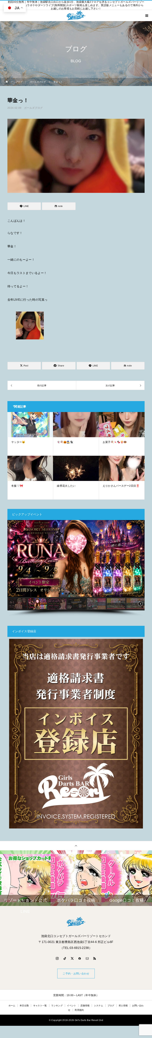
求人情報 (123, 1005)
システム (98, 1005)
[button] (13, 559)
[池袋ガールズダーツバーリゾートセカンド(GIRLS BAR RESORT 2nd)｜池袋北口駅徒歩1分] (76, 922)
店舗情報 (85, 1005)
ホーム (12, 1005)
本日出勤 (24, 1005)
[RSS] (95, 958)
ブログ (111, 1005)
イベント (71, 1005)
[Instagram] (57, 958)
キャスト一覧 (40, 1005)
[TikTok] (65, 958)
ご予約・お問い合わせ (76, 973)
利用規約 (79, 1010)
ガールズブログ (33, 107)
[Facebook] (80, 958)
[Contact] (87, 958)
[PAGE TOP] (76, 845)
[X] (72, 958)
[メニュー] (146, 15)
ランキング (57, 1005)
